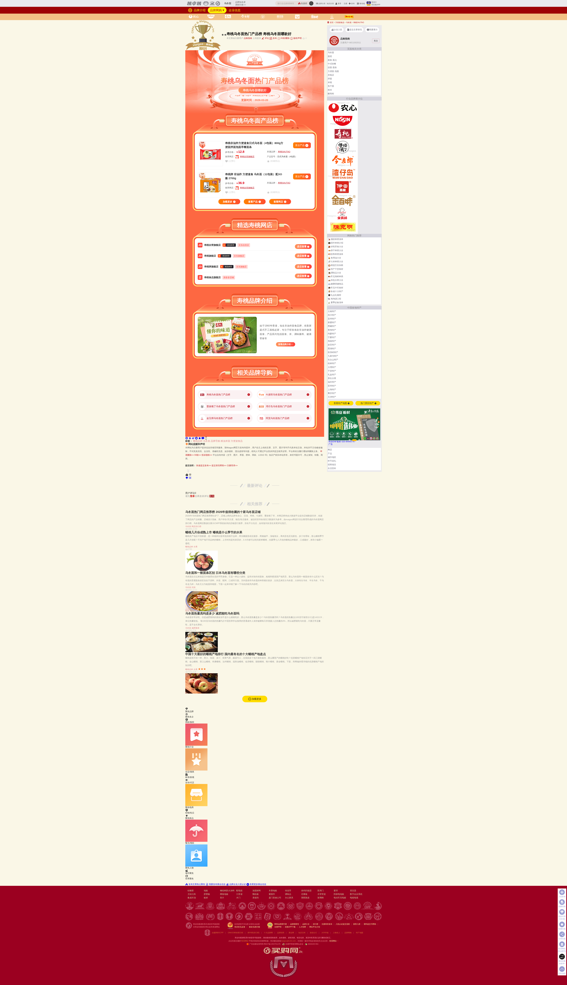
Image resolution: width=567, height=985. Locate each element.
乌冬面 (206, 441)
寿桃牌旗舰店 (211, 266)
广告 (331, 444)
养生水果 (332, 378)
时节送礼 (332, 461)
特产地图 (359, 933)
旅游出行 (313, 933)
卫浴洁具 (192, 894)
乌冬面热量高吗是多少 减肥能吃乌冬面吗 (212, 613)
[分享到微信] (186, 438)
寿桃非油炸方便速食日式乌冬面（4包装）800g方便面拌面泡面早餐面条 (254, 145)
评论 (266, 38)
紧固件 (272, 894)
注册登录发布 (327, 924)
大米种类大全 (337, 261)
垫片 (222, 897)
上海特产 (332, 389)
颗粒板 (255, 894)
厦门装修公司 (275, 897)
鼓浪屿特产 (333, 352)
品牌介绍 (199, 10)
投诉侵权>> (207, 455)
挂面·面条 (332, 67)
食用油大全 (336, 258)
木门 (238, 897)
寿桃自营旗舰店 (247, 156)
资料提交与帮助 (370, 924)
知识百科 (302, 933)
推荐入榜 (356, 924)
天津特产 (332, 397)
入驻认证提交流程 (343, 924)
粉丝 (330, 90)
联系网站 (334, 941)
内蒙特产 (332, 333)
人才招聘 (302, 927)
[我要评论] (203, 438)
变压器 (353, 890)
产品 (330, 453)
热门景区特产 (367, 403)
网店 (330, 449)
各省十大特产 (337, 291)
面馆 (330, 56)
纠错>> (197, 455)
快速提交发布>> (203, 465)
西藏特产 (332, 326)
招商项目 (332, 464)
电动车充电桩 (340, 897)
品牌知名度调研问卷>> (240, 3)
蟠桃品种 (197, 441)
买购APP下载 (290, 927)
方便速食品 (237, 441)
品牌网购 (216, 10)
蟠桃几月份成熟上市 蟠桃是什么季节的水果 (213, 532)
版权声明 (297, 38)
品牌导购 (215, 441)
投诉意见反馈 (239, 927)
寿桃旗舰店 (210, 256)
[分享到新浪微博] (193, 438)
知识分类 (330, 4)
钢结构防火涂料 (227, 890)
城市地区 (332, 457)
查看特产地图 (341, 403)
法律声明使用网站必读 (294, 944)
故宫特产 (332, 345)
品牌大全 (305, 924)
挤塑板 (207, 894)
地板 (206, 890)
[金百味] (342, 200)
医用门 (320, 890)
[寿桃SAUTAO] (342, 134)
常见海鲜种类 (337, 276)
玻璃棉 (320, 897)
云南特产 (332, 311)
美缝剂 (255, 897)
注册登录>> (232, 465)
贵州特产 (332, 318)
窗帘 (336, 890)
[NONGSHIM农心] (342, 107)
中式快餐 (332, 64)
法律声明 (277, 927)
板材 (206, 897)
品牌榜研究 (294, 924)
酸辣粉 (331, 93)
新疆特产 (332, 322)
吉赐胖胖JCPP (217, 933)
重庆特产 (332, 393)
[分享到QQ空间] (190, 438)
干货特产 (332, 371)
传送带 (288, 890)
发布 (353, 4)
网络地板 (224, 894)
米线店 (331, 75)
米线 (330, 82)
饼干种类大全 (337, 250)
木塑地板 (273, 890)
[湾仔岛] (342, 173)
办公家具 (289, 897)
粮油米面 (225, 441)
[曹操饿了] (342, 147)
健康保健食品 (337, 284)
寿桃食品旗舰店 (212, 277)
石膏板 (304, 894)
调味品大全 (336, 273)
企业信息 (235, 10)
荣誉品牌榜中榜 (280, 924)
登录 (339, 4)
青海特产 (332, 330)
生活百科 (332, 468)
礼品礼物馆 (336, 295)
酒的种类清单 (337, 239)
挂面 (193, 587)
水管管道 (321, 894)
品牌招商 (280, 933)
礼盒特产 (332, 374)
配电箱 (239, 890)
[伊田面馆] (342, 187)
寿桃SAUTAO (284, 151)
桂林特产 (332, 363)
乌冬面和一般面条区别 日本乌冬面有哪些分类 (215, 572)
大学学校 (325, 933)
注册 (345, 4)
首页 (331, 22)
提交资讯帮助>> (219, 465)
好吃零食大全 (337, 246)
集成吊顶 (192, 897)
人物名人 (336, 933)
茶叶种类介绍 (337, 243)
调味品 (288, 894)
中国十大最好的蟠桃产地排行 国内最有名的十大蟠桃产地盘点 (225, 654)
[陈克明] (342, 227)
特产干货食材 (337, 269)
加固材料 (256, 890)
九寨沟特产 (333, 356)
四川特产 (332, 315)
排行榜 (315, 924)
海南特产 (332, 341)
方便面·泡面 (333, 71)
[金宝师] (342, 213)
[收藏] (199, 438)
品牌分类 (321, 4)
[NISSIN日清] (342, 120)
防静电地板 (339, 894)
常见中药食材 (337, 287)
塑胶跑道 (305, 897)
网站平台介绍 (314, 927)
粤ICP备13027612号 (272, 944)
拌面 (330, 78)
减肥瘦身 (195, 628)
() (231, 161)
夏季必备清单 (337, 302)
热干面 (331, 86)
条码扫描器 (306, 890)
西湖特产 (332, 348)
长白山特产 (333, 359)
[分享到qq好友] (196, 438)
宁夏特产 (332, 337)
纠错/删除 (285, 38)
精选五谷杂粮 (337, 265)
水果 (195, 547)
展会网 (291, 933)
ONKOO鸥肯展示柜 (235, 933)
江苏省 (239, 894)
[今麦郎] (342, 160)
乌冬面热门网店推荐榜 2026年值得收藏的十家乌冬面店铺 (223, 511)
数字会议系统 (356, 894)
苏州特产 (332, 386)
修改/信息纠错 (254, 927)
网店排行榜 (196, 526)
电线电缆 (354, 897)
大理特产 (332, 367)
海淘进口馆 (336, 299)
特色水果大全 (337, 280)
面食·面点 (332, 60)
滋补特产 (332, 382)
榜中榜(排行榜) (253, 933)
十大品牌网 (268, 933)
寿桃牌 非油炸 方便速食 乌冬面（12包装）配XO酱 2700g (253, 176)
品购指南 (248, 38)
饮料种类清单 (337, 254)
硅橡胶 (191, 890)
